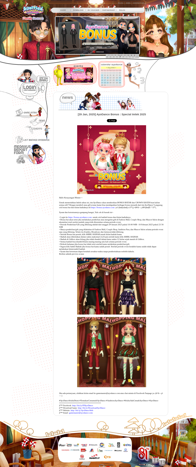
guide (63, 10)
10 (137, 56)
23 (102, 82)
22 (120, 80)
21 (117, 80)
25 (108, 82)
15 (120, 78)
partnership (108, 10)
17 (105, 80)
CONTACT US (138, 3)
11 (108, 78)
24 (105, 82)
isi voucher (93, 10)
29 (120, 82)
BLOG (120, 3)
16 (102, 80)
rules (122, 10)
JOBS (128, 3)
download (78, 10)
